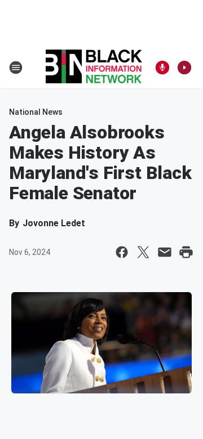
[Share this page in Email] (165, 252)
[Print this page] (186, 252)
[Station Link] (94, 68)
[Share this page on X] (143, 252)
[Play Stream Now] (184, 67)
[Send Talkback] (162, 67)
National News (36, 112)
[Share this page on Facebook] (122, 252)
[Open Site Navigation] (16, 67)
